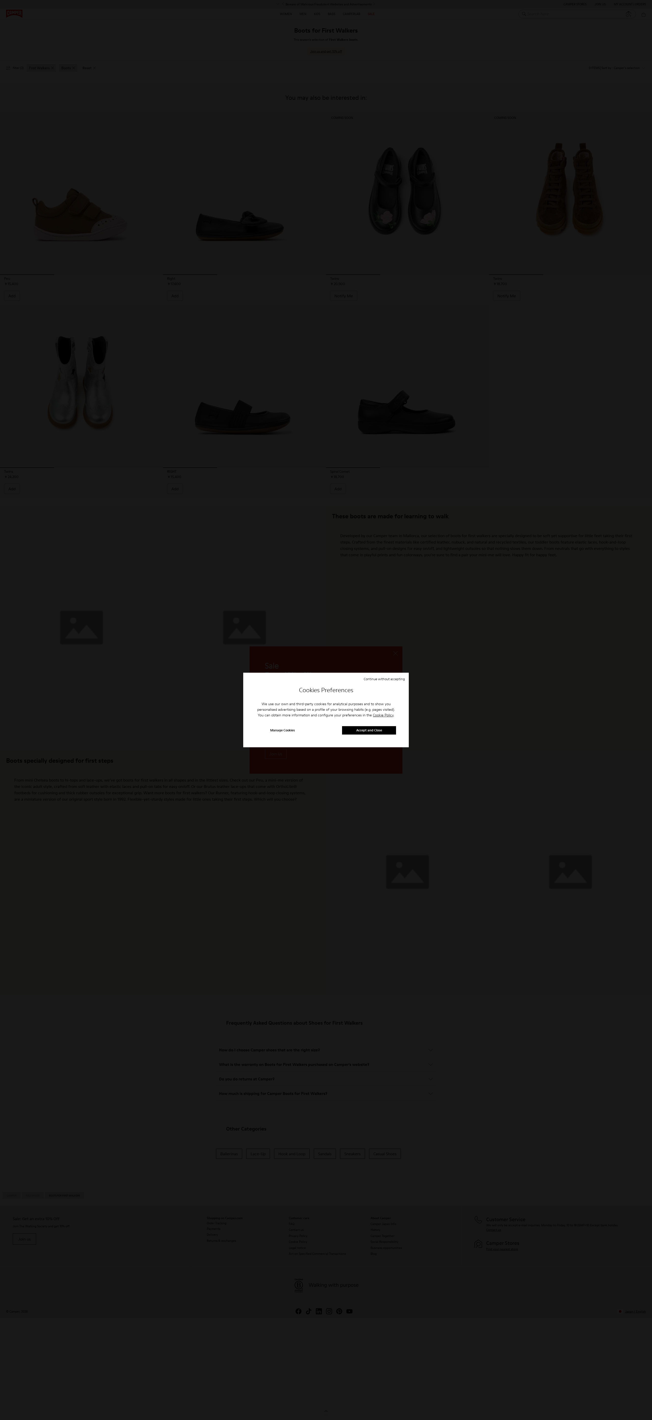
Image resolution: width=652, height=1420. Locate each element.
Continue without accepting (384, 679)
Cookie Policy (383, 715)
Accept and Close (369, 730)
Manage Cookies (282, 730)
